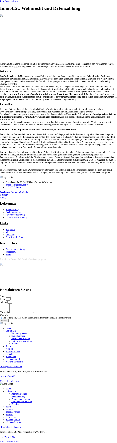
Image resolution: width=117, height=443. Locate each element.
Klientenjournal (13, 359)
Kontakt (9, 354)
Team (8, 346)
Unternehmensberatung (21, 341)
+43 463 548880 (7, 376)
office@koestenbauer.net (11, 366)
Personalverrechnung (20, 338)
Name (3, 296)
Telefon (3, 302)
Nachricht (4, 312)
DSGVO (4, 315)
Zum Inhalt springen (9, 1)
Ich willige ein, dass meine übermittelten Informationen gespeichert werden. (37, 317)
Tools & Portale (13, 351)
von (8, 259)
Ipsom (13, 259)
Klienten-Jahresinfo (14, 361)
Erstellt (3, 259)
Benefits (15, 343)
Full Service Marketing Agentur (32, 259)
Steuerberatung (18, 336)
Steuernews (11, 356)
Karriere (9, 349)
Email (3, 299)
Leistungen (11, 331)
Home (8, 328)
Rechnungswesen (19, 333)
